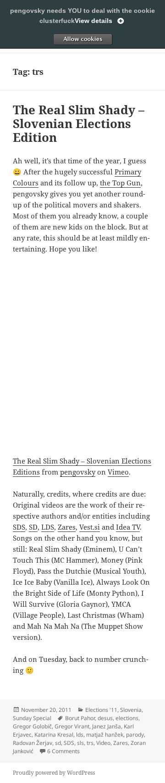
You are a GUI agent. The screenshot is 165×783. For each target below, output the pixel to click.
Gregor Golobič (32, 726)
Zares (67, 526)
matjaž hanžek (104, 734)
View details (93, 20)
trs (90, 743)
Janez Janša (106, 726)
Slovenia (131, 710)
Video (103, 743)
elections (127, 718)
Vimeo (118, 471)
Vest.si (89, 526)
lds (79, 734)
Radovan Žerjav (32, 743)
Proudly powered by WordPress (54, 773)
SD (33, 526)
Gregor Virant (72, 726)
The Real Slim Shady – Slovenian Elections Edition (78, 123)
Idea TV (128, 526)
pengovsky (77, 471)
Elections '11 (101, 710)
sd (58, 743)
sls (80, 743)
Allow (83, 39)
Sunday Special (32, 718)
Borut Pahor (80, 718)
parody (135, 734)
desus (105, 718)
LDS (47, 526)
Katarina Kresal (53, 734)
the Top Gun (120, 182)
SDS (19, 526)
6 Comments (63, 751)
